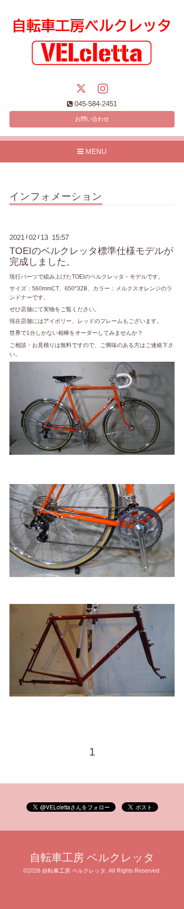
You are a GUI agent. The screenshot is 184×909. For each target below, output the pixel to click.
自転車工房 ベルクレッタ (92, 858)
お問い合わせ (92, 119)
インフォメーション (55, 196)
